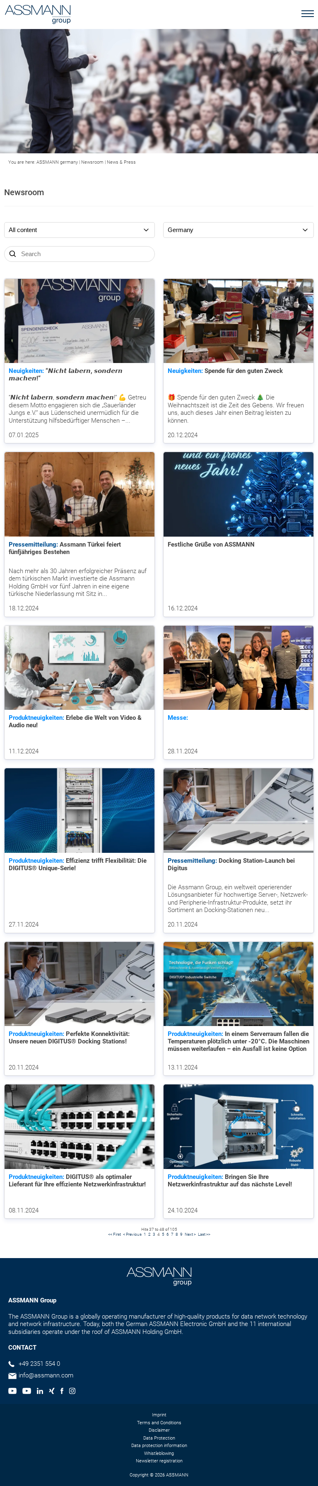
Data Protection (159, 1438)
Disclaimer (159, 1430)
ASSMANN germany (57, 162)
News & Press (121, 162)
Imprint (159, 1415)
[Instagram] (72, 1392)
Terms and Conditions (159, 1422)
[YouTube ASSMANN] (26, 1392)
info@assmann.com (46, 1375)
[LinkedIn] (40, 1392)
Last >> (204, 1234)
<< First (114, 1234)
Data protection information (159, 1445)
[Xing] (52, 1392)
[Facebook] (61, 1392)
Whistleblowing (159, 1453)
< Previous (132, 1234)
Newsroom (92, 162)
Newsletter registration (159, 1461)
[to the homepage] (37, 15)
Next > (190, 1234)
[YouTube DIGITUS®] (12, 1392)
